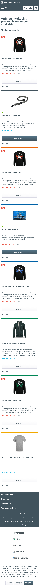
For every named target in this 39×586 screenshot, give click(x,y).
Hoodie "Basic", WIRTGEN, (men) (13, 58)
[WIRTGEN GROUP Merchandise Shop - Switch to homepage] (10, 3)
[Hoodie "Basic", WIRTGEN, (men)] (19, 44)
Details (18, 81)
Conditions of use (16, 525)
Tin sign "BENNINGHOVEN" (11, 229)
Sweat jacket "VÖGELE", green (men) (14, 343)
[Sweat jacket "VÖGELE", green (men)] (19, 329)
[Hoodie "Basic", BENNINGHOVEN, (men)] (19, 272)
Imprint (26, 525)
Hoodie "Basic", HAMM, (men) (12, 172)
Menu (7, 8)
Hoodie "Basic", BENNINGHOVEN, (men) (15, 286)
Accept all (28, 583)
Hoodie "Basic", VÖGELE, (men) (12, 400)
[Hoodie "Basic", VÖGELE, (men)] (19, 386)
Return (6, 521)
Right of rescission (16, 521)
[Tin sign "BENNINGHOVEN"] (19, 215)
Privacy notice (28, 521)
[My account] (30, 8)
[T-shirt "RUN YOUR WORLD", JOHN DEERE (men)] (19, 443)
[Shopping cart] (36, 8)
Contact (16, 518)
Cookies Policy (7, 518)
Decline (9, 583)
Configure (18, 583)
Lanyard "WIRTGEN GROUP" (11, 115)
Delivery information (28, 518)
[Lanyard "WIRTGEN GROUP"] (19, 101)
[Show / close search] (25, 8)
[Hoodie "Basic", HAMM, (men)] (19, 158)
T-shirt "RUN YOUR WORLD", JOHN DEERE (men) (18, 457)
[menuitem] (5, 8)
